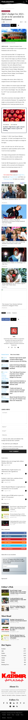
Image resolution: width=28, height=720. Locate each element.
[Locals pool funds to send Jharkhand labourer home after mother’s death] (5, 601)
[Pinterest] (20, 703)
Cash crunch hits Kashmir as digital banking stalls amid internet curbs (18, 382)
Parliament (14, 312)
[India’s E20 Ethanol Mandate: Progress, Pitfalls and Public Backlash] (5, 366)
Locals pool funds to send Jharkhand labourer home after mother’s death (18, 600)
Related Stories (5, 354)
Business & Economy (9, 8)
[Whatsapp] (24, 703)
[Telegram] (10, 706)
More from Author (15, 354)
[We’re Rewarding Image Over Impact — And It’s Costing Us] (5, 608)
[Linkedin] (14, 703)
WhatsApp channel (8, 179)
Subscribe (23, 548)
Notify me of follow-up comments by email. (13, 446)
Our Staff (9, 695)
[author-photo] (14, 334)
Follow (23, 536)
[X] (15, 347)
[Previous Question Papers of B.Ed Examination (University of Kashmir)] (5, 516)
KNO (4, 21)
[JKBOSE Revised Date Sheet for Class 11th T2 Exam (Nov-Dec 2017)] (5, 630)
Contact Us (23, 695)
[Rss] (17, 706)
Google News (21, 174)
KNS (2, 465)
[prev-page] (2, 404)
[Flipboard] (10, 703)
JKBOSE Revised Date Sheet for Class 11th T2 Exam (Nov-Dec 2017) (17, 629)
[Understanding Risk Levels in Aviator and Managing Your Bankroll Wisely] (5, 523)
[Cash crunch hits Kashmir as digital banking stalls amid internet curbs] (5, 384)
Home (2, 8)
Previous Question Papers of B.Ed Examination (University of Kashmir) (17, 636)
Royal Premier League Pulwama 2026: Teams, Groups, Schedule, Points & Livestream (18, 508)
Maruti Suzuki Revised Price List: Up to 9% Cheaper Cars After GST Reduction (18, 398)
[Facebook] (9, 347)
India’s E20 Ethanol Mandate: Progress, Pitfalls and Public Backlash (18, 366)
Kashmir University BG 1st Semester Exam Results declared (18, 620)
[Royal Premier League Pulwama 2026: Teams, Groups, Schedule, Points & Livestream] (5, 508)
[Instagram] (12, 347)
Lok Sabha (9, 312)
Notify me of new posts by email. (10, 448)
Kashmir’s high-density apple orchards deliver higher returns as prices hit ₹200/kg (18, 359)
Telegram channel (13, 177)
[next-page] (5, 404)
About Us (4, 695)
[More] (18, 25)
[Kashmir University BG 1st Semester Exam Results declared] (5, 622)
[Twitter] (7, 703)
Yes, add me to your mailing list (10, 443)
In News (13, 695)
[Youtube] (18, 347)
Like (24, 533)
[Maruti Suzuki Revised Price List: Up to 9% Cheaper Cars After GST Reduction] (5, 399)
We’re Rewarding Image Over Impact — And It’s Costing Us (17, 607)
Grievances (18, 695)
